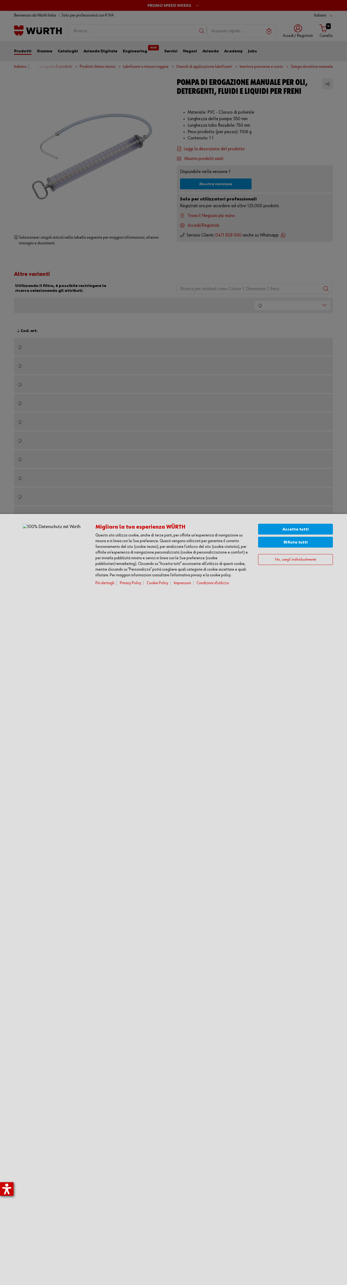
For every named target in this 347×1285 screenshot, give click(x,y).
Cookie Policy (157, 583)
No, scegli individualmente (295, 560)
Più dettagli (104, 583)
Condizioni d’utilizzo (213, 583)
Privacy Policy (130, 583)
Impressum (182, 583)
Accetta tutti (295, 529)
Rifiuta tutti (296, 542)
